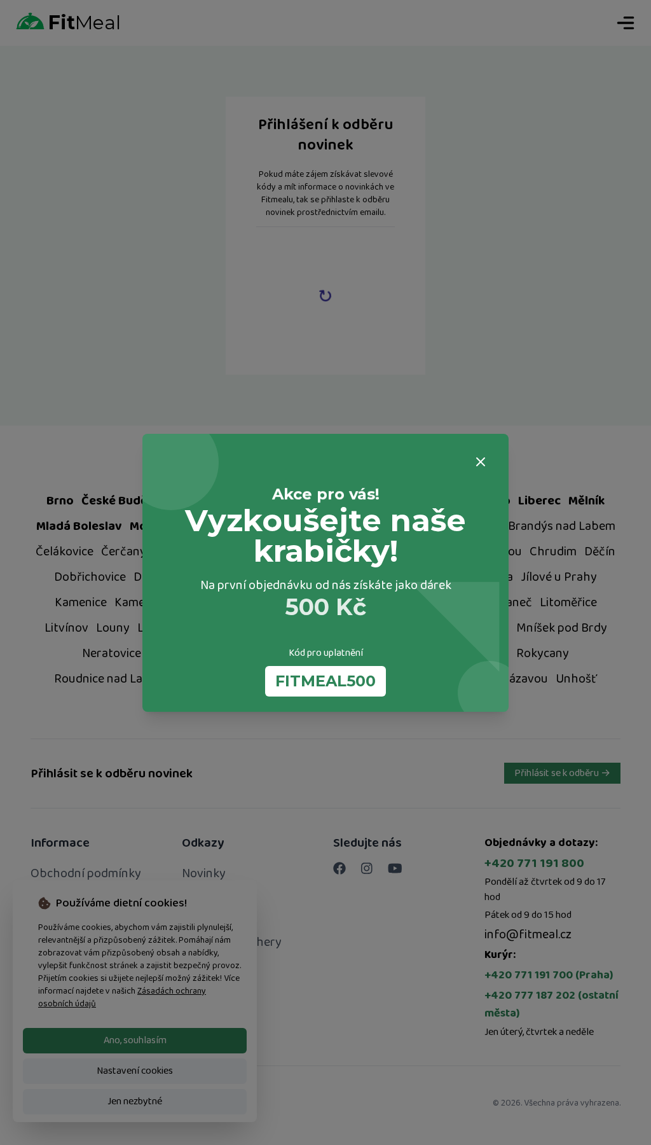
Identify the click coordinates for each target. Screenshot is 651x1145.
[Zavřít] (480, 462)
